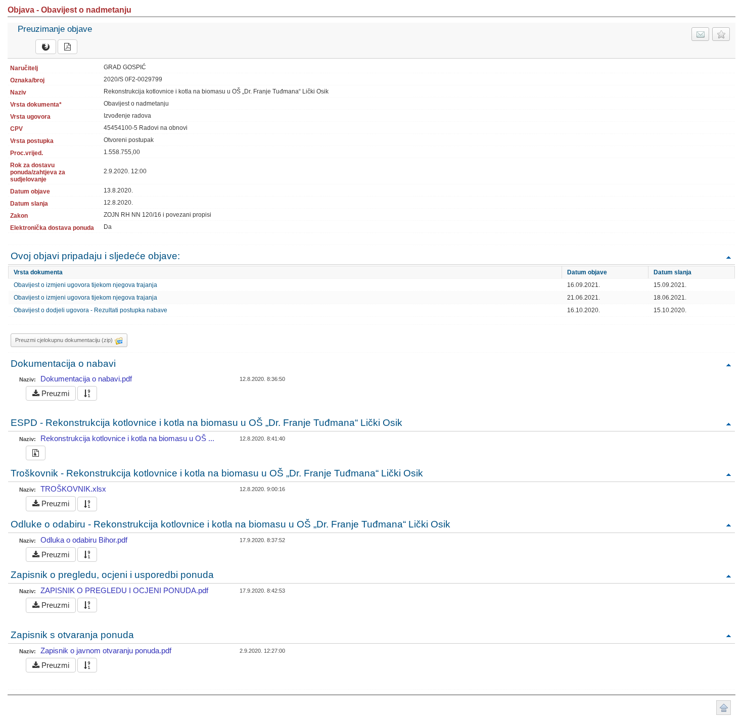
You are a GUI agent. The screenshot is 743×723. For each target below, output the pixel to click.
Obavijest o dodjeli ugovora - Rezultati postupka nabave (90, 310)
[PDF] (67, 46)
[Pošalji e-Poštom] (700, 34)
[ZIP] (35, 453)
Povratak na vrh (728, 257)
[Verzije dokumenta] (87, 393)
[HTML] (45, 46)
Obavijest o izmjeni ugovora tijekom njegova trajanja (85, 284)
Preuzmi (54, 393)
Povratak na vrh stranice (723, 707)
